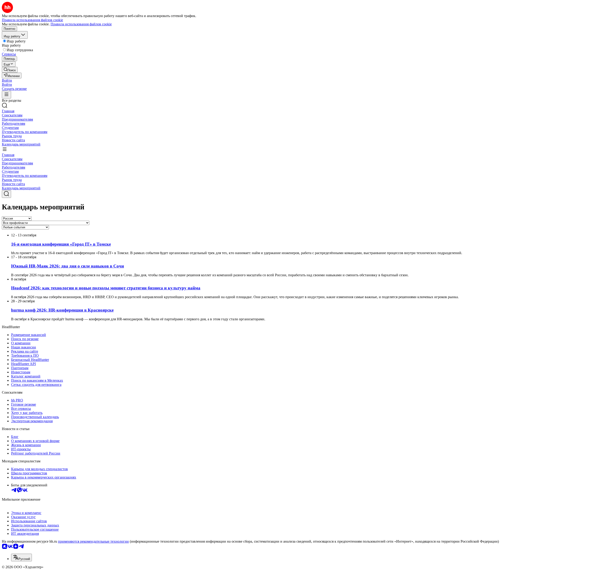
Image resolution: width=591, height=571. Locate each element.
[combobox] (21, 557)
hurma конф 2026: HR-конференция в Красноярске (62, 310)
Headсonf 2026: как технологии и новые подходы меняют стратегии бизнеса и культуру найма (105, 288)
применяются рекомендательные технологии (93, 541)
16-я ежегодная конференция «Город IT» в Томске (61, 244)
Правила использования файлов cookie (81, 24)
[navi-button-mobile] (6, 94)
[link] (10, 70)
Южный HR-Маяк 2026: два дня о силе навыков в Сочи (67, 266)
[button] (7, 80)
